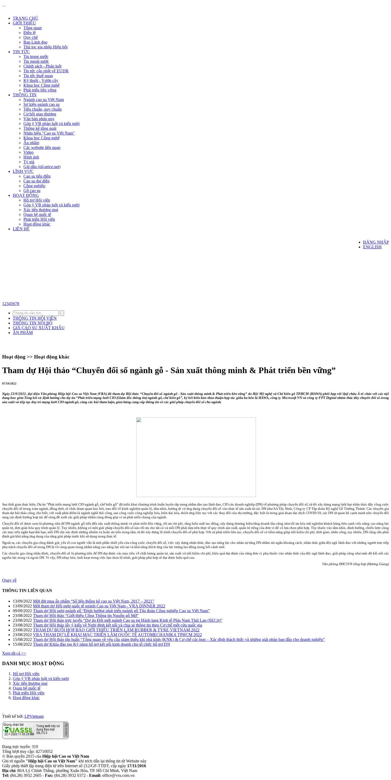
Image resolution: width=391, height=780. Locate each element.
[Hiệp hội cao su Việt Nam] (4, 4)
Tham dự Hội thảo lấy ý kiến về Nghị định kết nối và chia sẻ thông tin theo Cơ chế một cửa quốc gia (117, 625)
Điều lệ (29, 32)
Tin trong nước (35, 56)
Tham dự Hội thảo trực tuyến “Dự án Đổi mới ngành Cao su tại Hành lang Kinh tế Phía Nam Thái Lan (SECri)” (127, 620)
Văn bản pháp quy (39, 118)
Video (28, 152)
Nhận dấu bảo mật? (24, 734)
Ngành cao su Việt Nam (43, 99)
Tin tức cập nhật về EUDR (46, 71)
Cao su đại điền (36, 181)
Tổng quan (32, 28)
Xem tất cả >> (14, 653)
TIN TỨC (21, 51)
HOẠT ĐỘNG (26, 195)
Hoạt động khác (36, 224)
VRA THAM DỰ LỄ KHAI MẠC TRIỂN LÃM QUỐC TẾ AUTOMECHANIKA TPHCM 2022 (117, 634)
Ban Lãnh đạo (35, 42)
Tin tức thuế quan (38, 75)
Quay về (9, 580)
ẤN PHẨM (23, 332)
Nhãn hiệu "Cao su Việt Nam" (49, 133)
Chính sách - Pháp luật (42, 66)
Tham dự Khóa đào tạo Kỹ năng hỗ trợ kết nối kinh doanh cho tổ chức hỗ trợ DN (101, 644)
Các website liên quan (41, 147)
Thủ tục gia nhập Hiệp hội (45, 47)
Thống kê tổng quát (39, 128)
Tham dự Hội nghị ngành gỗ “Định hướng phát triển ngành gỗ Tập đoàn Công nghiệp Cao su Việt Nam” (121, 610)
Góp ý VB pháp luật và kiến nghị (51, 123)
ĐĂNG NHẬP (376, 242)
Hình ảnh (31, 157)
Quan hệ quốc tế (37, 214)
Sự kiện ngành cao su (41, 104)
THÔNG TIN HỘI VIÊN (35, 318)
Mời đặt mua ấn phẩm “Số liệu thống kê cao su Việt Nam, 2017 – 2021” (93, 601)
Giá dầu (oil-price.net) (41, 166)
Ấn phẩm (31, 142)
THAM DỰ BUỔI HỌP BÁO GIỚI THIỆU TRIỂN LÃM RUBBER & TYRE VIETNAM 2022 (116, 630)
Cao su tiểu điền (37, 176)
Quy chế (30, 37)
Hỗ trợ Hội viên (36, 200)
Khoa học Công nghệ (41, 85)
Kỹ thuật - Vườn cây (40, 80)
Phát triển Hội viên (39, 219)
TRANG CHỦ (25, 18)
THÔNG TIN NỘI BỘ (32, 323)
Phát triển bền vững (39, 90)
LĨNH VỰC (23, 171)
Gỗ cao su (31, 190)
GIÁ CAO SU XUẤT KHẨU (39, 328)
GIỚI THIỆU (24, 23)
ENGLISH (372, 247)
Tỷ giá (28, 162)
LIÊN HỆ (21, 229)
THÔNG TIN (24, 95)
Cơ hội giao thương (39, 114)
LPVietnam (34, 716)
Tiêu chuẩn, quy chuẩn (42, 109)
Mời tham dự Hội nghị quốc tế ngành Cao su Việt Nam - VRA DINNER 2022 (99, 606)
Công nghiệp (34, 185)
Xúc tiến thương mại (40, 209)
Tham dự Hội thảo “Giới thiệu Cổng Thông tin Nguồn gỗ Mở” (86, 615)
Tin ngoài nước (36, 61)
